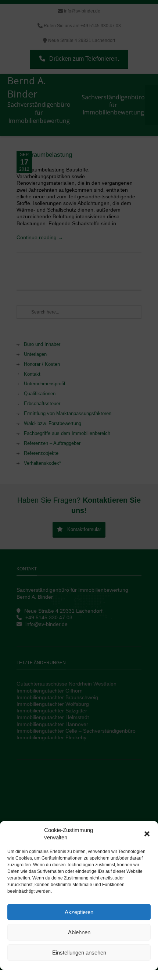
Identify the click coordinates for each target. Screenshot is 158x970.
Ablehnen (79, 932)
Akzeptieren (79, 912)
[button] (147, 834)
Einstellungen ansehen (79, 952)
